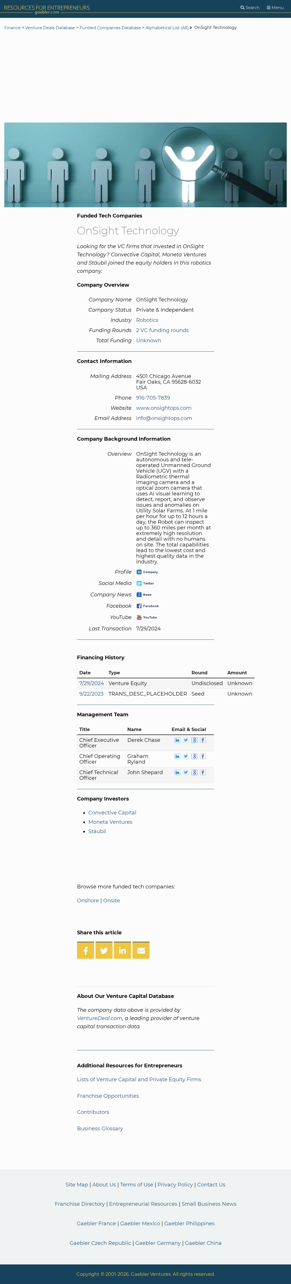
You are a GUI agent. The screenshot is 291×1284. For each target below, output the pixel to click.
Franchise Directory (80, 1204)
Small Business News (209, 1204)
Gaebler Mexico (140, 1223)
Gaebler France (96, 1223)
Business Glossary (100, 1128)
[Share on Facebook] (85, 950)
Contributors (93, 1112)
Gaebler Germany (158, 1243)
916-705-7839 (153, 398)
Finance (12, 27)
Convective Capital (112, 813)
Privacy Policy (175, 1185)
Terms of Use (136, 1185)
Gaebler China (203, 1243)
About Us (104, 1185)
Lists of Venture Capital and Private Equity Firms (139, 1079)
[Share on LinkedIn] (122, 950)
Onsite (111, 900)
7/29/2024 (91, 683)
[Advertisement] (145, 77)
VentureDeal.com (99, 1018)
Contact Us (211, 1185)
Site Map (77, 1185)
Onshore (88, 900)
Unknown (148, 340)
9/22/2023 (91, 694)
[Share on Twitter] (104, 950)
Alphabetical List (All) (167, 27)
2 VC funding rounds (162, 330)
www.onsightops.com (164, 408)
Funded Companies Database (110, 27)
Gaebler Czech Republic (100, 1243)
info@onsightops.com (164, 418)
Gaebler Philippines (189, 1223)
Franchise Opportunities (108, 1096)
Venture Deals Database (50, 27)
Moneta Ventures (110, 822)
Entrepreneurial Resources (143, 1204)
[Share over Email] (140, 950)
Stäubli (97, 831)
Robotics (147, 320)
